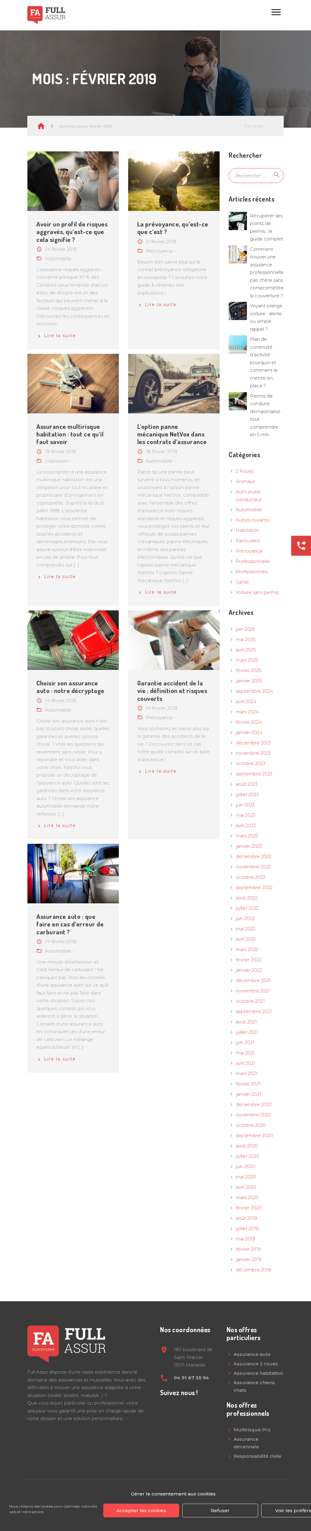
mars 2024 (247, 712)
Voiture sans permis (257, 592)
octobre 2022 (250, 877)
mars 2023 (247, 836)
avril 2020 (246, 1187)
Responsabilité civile (257, 1456)
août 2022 (247, 898)
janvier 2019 (248, 1259)
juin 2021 (245, 1042)
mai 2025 (246, 639)
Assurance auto (252, 1354)
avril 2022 (246, 939)
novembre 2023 (253, 753)
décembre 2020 (254, 1104)
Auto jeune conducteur (249, 495)
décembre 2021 (253, 980)
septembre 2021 (254, 1011)
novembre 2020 (253, 1115)
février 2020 (249, 1208)
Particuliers (248, 540)
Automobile (249, 509)
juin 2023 (245, 805)
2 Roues (245, 471)
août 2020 (247, 1146)
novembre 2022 (253, 867)
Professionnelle (253, 561)
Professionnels (252, 571)
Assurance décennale (246, 1443)
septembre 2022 (254, 887)
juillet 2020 (247, 1156)
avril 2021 (245, 1063)
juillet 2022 (247, 908)
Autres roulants (252, 520)
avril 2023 (246, 825)
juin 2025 (245, 629)
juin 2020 (245, 1166)
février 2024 (249, 722)
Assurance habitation (258, 1373)
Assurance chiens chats (254, 1386)
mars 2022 (247, 949)
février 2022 (248, 960)
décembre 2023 (253, 743)
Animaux (245, 481)
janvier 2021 (248, 1094)
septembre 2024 (254, 691)
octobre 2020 (251, 1125)
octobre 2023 (250, 763)
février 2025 (248, 670)
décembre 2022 (253, 856)
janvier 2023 (249, 846)
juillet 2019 (247, 1228)
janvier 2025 (249, 681)
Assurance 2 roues (256, 1364)
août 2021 (246, 1022)
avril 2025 (246, 650)
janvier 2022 (249, 970)
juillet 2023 (247, 794)
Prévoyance (249, 551)
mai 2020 (246, 1177)
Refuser (220, 1510)
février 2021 (248, 1084)
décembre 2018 (253, 1270)
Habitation (247, 530)
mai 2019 (245, 1239)
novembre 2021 (253, 991)
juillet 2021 (247, 1032)
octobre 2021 (250, 1001)
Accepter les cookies (141, 1510)
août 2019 (246, 1218)
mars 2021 (247, 1073)
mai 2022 (245, 929)
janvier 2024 (249, 732)
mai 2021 (245, 1053)
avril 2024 (246, 701)
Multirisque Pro (252, 1430)
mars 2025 (247, 660)
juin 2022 (245, 918)
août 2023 (247, 784)
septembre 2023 (254, 774)
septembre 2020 (254, 1135)
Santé (242, 582)
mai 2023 (245, 815)
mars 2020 (247, 1197)
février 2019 (248, 1249)
